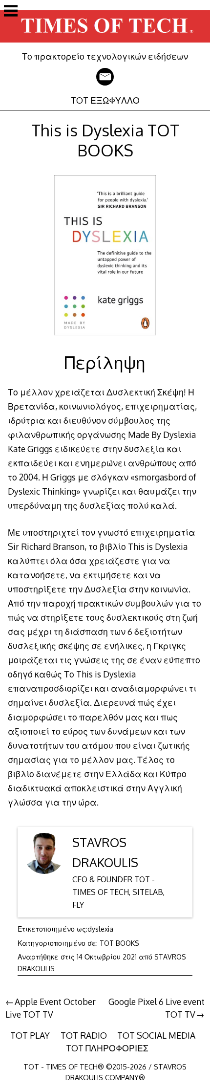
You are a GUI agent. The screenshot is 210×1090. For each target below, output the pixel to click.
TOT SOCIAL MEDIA (156, 1035)
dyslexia (100, 929)
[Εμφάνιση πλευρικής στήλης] (11, 12)
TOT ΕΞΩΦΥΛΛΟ (105, 100)
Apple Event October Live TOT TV (50, 1008)
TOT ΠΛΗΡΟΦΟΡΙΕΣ (107, 1048)
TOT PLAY (30, 1035)
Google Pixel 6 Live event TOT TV (156, 1008)
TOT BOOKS (119, 943)
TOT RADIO (84, 1035)
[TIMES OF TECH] (105, 44)
